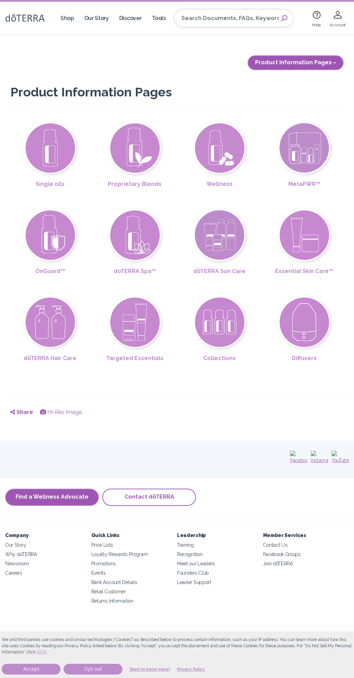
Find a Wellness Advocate (52, 496)
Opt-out (93, 669)
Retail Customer (108, 591)
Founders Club (193, 573)
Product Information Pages (294, 62)
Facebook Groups (282, 554)
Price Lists (102, 545)
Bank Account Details (114, 582)
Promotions (103, 563)
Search (284, 18)
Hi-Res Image (64, 412)
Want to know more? (149, 669)
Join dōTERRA (278, 563)
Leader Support (194, 582)
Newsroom (17, 563)
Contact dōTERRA (149, 496)
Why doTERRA (21, 554)
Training (185, 545)
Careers (13, 573)
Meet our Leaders (196, 563)
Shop (67, 18)
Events (98, 573)
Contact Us (275, 545)
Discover (130, 18)
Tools (159, 18)
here (41, 652)
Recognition (190, 554)
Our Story (96, 18)
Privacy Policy (191, 669)
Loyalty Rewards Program (119, 554)
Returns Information (112, 601)
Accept (31, 669)
